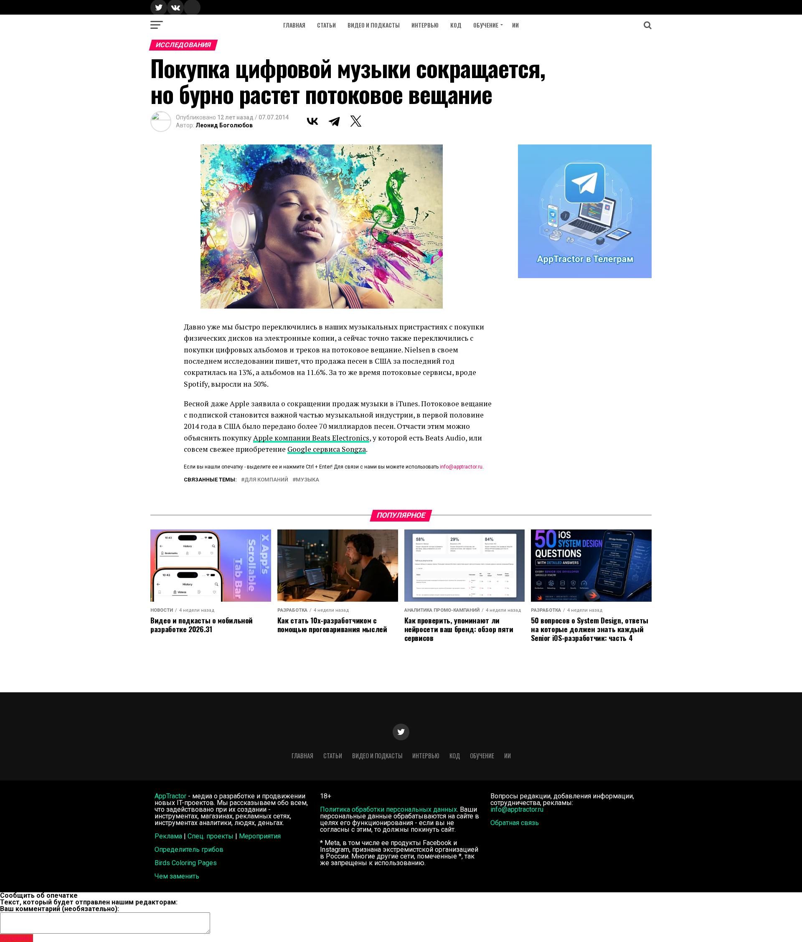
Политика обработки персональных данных (388, 809)
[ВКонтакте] (312, 121)
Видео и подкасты (374, 24)
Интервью (425, 24)
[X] (356, 121)
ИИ (515, 24)
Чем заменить (177, 876)
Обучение (485, 24)
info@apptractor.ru (461, 467)
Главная (294, 24)
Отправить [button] (16, 938)
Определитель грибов (189, 849)
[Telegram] (334, 121)
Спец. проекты (210, 836)
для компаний (266, 480)
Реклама (168, 836)
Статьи (326, 24)
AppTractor (170, 796)
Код (456, 24)
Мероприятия (260, 836)
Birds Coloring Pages (186, 863)
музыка (307, 480)
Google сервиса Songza (326, 449)
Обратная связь (514, 823)
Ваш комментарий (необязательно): (59, 909)
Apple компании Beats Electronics (311, 438)
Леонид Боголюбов (224, 125)
